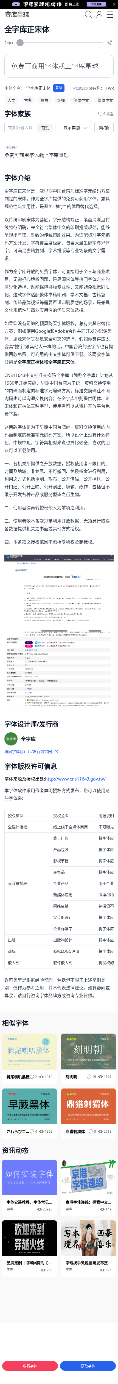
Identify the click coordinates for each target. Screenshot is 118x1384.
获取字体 (88, 1365)
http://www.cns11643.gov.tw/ (75, 779)
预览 (45, 127)
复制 (58, 88)
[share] (110, 43)
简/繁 (104, 127)
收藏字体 (30, 1365)
